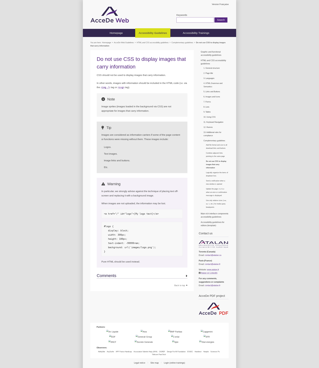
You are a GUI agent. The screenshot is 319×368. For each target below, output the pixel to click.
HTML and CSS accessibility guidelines (153, 42)
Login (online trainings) (174, 363)
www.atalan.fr (213, 269)
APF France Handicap (124, 352)
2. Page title (208, 73)
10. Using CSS (209, 117)
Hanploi (206, 352)
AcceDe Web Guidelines (124, 42)
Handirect (198, 352)
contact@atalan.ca (213, 255)
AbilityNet (101, 352)
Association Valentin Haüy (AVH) (145, 352)
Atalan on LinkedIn (209, 273)
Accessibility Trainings (196, 32)
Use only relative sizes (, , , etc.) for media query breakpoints (216, 203)
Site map (154, 363)
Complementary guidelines (182, 42)
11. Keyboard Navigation (213, 122)
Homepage (116, 32)
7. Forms (207, 102)
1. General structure (211, 68)
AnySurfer (110, 352)
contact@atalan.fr (212, 264)
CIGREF (162, 352)
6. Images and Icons (211, 97)
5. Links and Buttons (211, 92)
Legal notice (139, 363)
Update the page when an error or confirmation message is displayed (216, 192)
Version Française (220, 4)
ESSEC (190, 352)
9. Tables (207, 112)
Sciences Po (215, 352)
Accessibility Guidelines (153, 32)
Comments (106, 276)
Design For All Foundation (176, 352)
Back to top (180, 285)
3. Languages (208, 78)
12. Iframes (208, 127)
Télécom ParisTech (159, 354)
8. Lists (206, 107)
